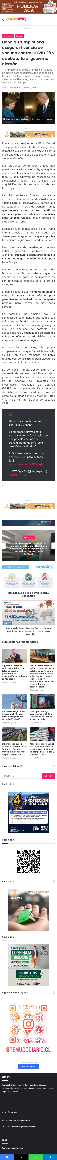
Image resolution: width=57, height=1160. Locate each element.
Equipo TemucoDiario (12, 88)
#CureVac (20, 457)
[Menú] (53, 21)
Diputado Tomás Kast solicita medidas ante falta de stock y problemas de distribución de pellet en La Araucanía (14, 672)
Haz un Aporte (28, 1066)
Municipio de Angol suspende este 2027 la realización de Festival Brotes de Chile (41, 715)
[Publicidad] (28, 7)
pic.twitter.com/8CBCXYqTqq (27, 464)
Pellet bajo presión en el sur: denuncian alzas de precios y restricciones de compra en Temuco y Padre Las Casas (42, 749)
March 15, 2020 (18, 475)
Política (19, 36)
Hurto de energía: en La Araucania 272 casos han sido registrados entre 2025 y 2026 (13, 715)
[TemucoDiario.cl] (16, 19)
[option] (28, 545)
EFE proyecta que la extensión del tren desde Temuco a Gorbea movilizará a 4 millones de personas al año (14, 749)
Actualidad (8, 36)
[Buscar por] (3, 21)
